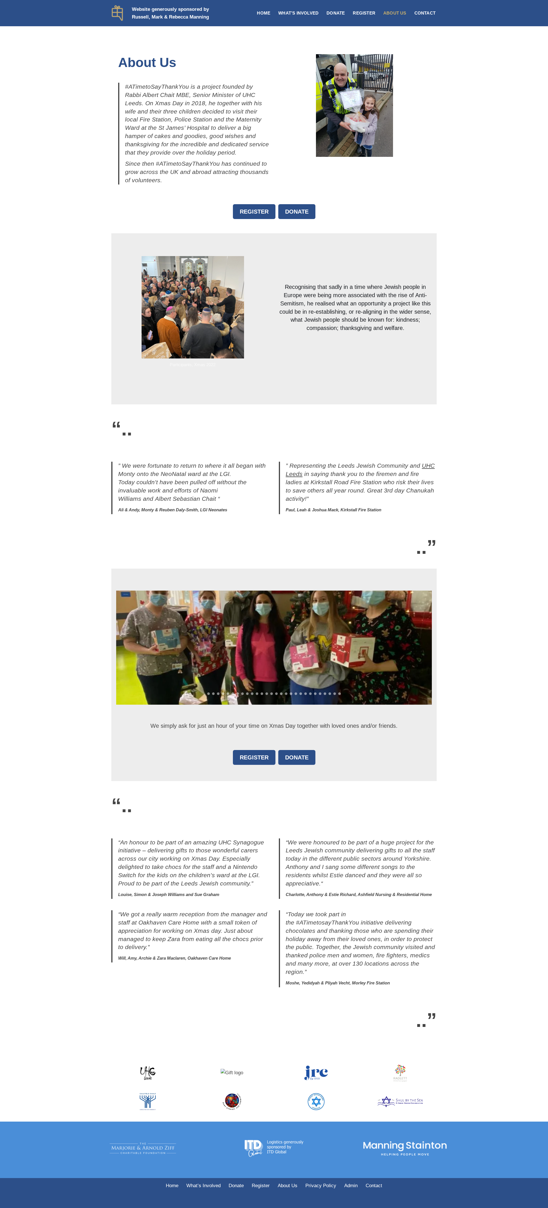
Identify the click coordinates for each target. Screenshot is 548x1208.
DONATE (297, 211)
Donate (336, 13)
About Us (394, 13)
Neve (116, 1200)
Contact (425, 13)
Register (364, 13)
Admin (351, 1185)
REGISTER (254, 211)
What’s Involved (298, 13)
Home (263, 13)
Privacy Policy (320, 1185)
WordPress (165, 1200)
